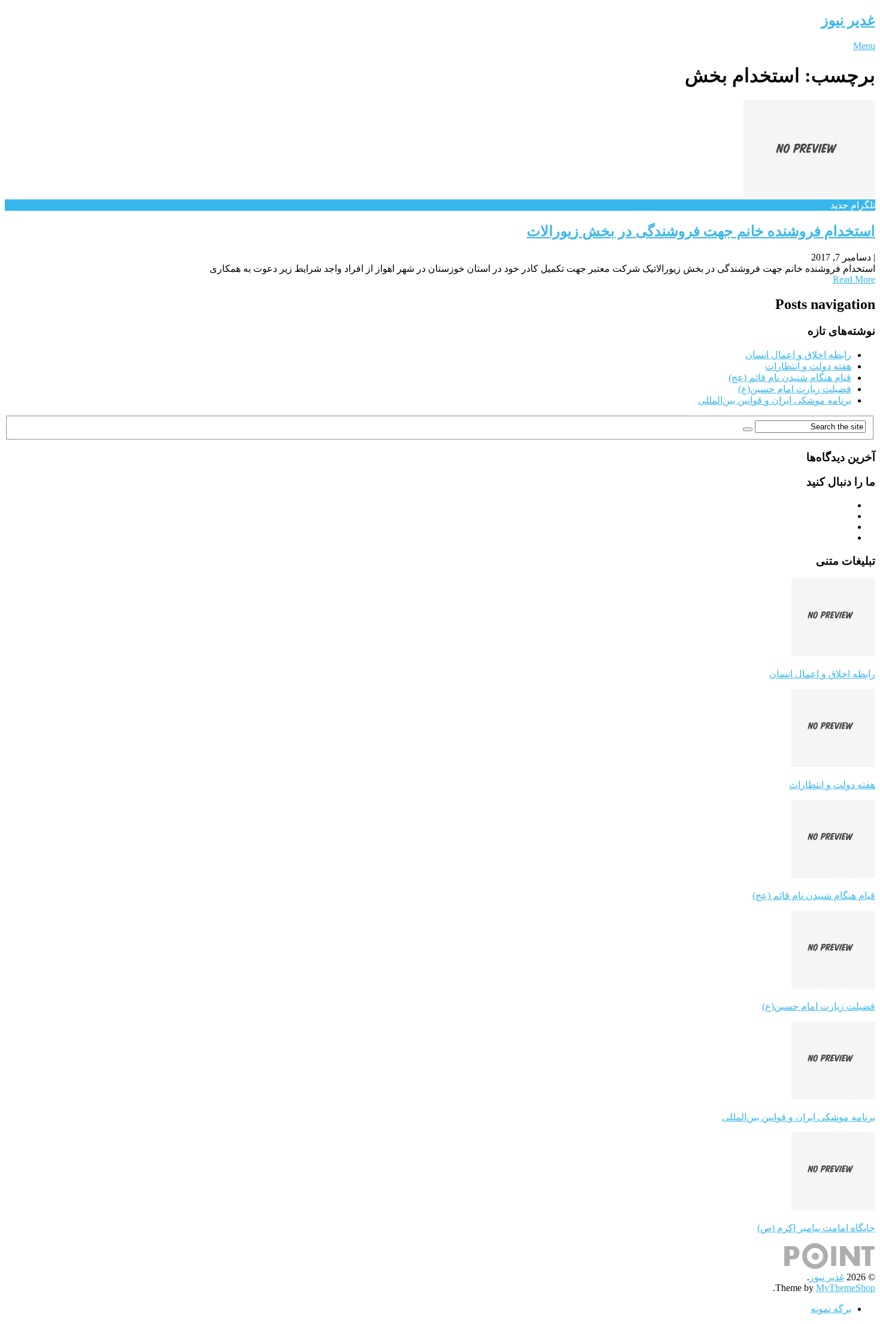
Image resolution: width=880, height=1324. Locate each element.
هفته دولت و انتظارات (808, 366)
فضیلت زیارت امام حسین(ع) (794, 389)
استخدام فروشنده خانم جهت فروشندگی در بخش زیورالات (701, 231)
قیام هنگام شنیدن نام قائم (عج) (790, 377)
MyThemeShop (845, 1288)
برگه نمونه (831, 1309)
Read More (854, 279)
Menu (864, 46)
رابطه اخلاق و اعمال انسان (798, 355)
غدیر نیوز (848, 20)
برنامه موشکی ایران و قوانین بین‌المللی (774, 400)
